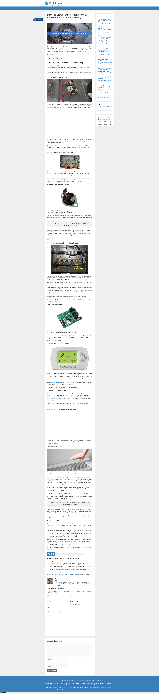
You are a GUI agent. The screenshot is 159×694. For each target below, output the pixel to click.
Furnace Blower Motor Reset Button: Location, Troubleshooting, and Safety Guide (105, 51)
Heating (55, 8)
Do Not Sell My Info (97, 680)
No (49, 614)
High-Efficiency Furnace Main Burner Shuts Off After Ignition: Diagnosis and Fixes (104, 86)
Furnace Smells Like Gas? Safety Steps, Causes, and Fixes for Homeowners (104, 77)
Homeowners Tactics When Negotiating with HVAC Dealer (64, 574)
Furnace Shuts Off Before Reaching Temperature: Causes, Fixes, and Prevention (105, 82)
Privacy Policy (71, 680)
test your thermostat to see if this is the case (62, 382)
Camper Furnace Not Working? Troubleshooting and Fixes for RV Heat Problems (104, 73)
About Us (59, 680)
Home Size (49, 601)
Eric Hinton (69, 19)
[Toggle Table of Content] (60, 59)
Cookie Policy (77, 680)
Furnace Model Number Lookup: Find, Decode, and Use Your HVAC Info (105, 97)
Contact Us (64, 680)
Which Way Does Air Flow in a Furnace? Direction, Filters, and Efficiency (104, 20)
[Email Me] (55, 580)
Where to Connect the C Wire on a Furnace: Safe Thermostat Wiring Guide (105, 34)
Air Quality (63, 8)
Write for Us (90, 680)
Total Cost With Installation (76, 607)
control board (53, 331)
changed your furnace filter (61, 398)
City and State (50, 607)
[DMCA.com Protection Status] (3, 693)
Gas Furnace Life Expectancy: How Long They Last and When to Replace (105, 64)
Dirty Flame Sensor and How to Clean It (73, 181)
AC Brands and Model (75, 601)
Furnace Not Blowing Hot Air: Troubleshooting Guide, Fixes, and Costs (105, 56)
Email (71, 595)
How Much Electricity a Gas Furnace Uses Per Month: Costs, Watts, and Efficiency (105, 25)
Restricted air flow (51, 479)
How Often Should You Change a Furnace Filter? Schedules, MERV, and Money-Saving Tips (104, 68)
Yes (49, 613)
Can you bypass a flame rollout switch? (56, 238)
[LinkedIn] (56, 580)
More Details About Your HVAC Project (55, 617)
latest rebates (71, 565)
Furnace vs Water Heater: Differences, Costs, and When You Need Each (105, 29)
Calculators (72, 8)
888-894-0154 (79, 223)
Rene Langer (57, 19)
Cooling (47, 8)
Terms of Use (84, 680)
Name (48, 595)
